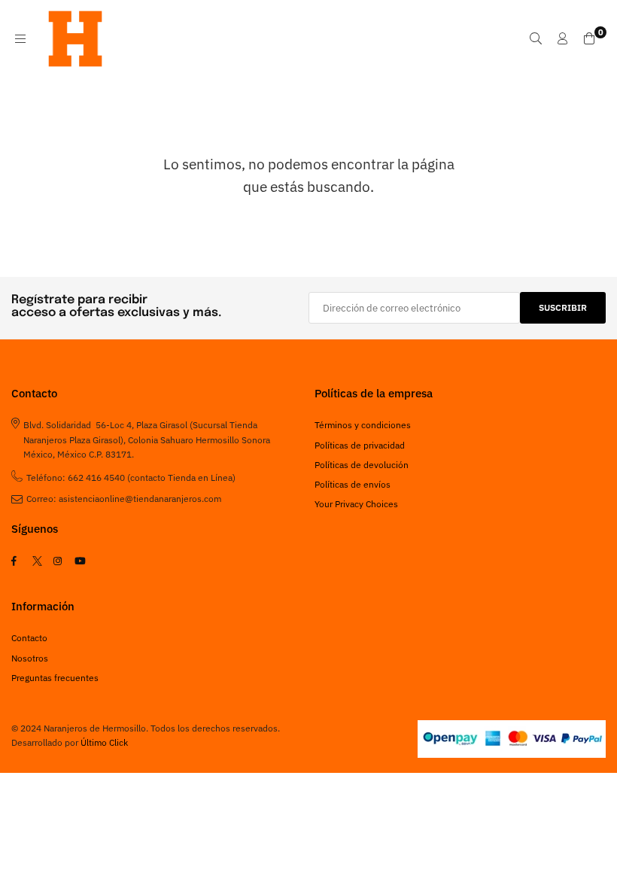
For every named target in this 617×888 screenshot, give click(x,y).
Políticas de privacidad (360, 445)
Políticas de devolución (362, 464)
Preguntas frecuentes (55, 677)
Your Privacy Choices (356, 503)
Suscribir (563, 307)
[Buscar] (535, 38)
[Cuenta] (562, 38)
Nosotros (29, 658)
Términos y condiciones (363, 424)
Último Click (104, 742)
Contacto (29, 637)
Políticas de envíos (353, 484)
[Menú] (20, 38)
